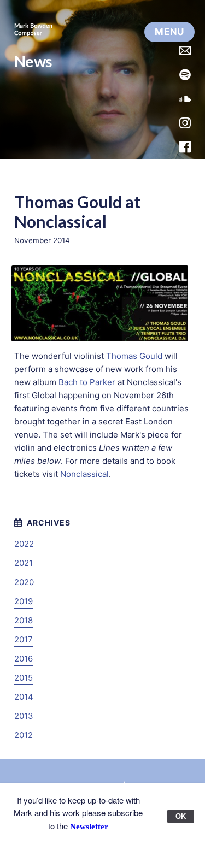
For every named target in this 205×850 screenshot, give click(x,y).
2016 (23, 658)
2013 (23, 716)
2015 (23, 677)
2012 (23, 735)
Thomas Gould (134, 356)
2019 (23, 601)
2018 (23, 620)
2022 (24, 544)
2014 (23, 697)
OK (180, 816)
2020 (24, 582)
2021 (23, 563)
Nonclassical (84, 474)
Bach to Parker (86, 382)
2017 (23, 639)
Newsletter (89, 826)
